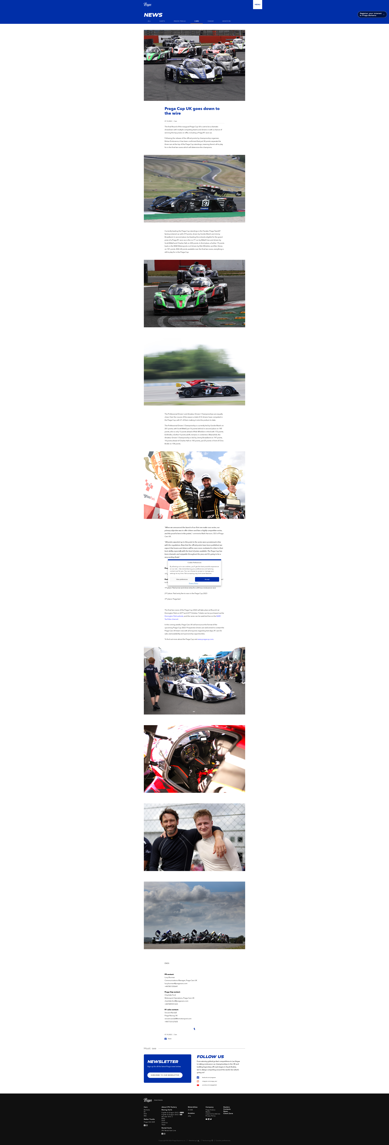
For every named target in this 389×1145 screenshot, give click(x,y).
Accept (207, 579)
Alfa (189, 1116)
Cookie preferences (223, 1141)
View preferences (182, 579)
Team (163, 1125)
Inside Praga (180, 21)
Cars (196, 21)
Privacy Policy (193, 583)
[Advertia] (198, 1141)
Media (208, 1112)
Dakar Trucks (149, 1119)
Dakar (211, 21)
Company (210, 1107)
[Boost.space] (212, 1141)
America (165, 1123)
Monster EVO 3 (167, 1117)
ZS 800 (190, 1110)
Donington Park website (174, 616)
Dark (163, 1121)
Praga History (210, 1110)
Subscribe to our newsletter (165, 1075)
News (225, 1111)
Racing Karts (167, 1110)
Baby (163, 1119)
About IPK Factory (169, 1107)
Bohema (147, 1110)
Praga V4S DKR (149, 1122)
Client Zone (228, 1113)
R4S (145, 1116)
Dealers (226, 1107)
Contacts (227, 1109)
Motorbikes (193, 1107)
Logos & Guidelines (213, 1114)
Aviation (226, 21)
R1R (145, 1114)
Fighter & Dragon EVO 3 (173, 1113)
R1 (145, 1112)
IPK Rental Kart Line (169, 1131)
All (149, 21)
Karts (162, 21)
